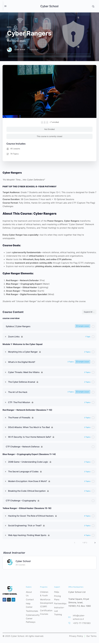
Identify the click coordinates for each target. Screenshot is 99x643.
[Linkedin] (13, 600)
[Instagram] (9, 600)
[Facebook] (4, 600)
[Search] (93, 6)
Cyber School (49, 6)
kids (9, 27)
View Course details (16, 41)
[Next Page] (95, 542)
